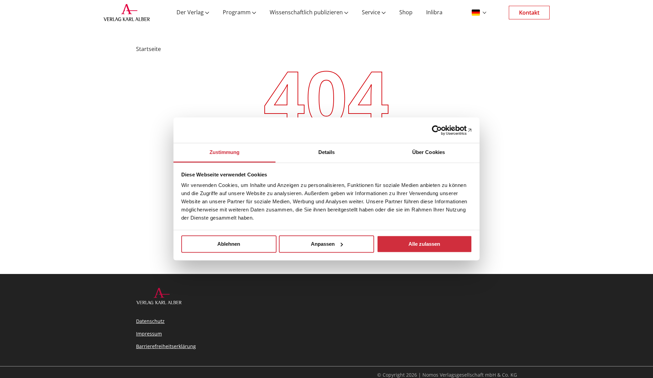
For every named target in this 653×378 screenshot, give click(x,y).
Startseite (148, 49)
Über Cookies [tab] (428, 152)
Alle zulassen (424, 244)
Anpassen (323, 244)
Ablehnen (228, 244)
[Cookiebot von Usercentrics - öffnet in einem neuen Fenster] (442, 130)
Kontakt (529, 12)
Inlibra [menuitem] (434, 13)
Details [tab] (326, 152)
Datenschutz (150, 321)
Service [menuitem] (371, 13)
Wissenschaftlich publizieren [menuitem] (306, 13)
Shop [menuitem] (406, 13)
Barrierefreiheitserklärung (166, 346)
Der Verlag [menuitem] (190, 13)
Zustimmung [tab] (225, 152)
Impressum (149, 333)
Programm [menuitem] (237, 13)
